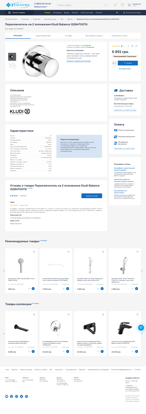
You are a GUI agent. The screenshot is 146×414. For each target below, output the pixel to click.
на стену (48, 149)
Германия (48, 138)
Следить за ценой (136, 46)
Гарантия (75, 12)
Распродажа (57, 12)
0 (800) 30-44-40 (42, 3)
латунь (49, 155)
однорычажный (46, 153)
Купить (129, 63)
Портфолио (59, 369)
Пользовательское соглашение (98, 369)
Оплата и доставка (87, 12)
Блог (51, 369)
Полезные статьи (119, 36)
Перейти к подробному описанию (79, 61)
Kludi (49, 140)
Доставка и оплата (94, 36)
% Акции (47, 12)
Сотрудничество (71, 369)
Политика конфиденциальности (121, 369)
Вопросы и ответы (41, 369)
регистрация (136, 12)
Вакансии (82, 369)
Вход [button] (127, 12)
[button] (141, 328)
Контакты (99, 12)
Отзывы (68, 36)
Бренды (66, 12)
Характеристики (43, 36)
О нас (7, 369)
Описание (17, 35)
